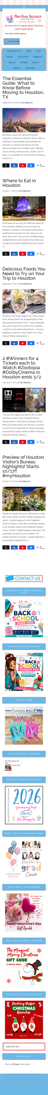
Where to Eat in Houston (19, 183)
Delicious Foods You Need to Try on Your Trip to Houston (23, 273)
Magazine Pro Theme (31, 1083)
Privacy (16, 1064)
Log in (38, 1086)
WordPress (29, 1086)
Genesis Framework (15, 1086)
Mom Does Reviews (24, 18)
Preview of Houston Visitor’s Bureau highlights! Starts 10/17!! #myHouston (23, 466)
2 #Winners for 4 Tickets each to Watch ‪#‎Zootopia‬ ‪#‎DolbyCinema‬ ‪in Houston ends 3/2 (21, 367)
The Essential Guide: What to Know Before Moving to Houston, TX (23, 88)
